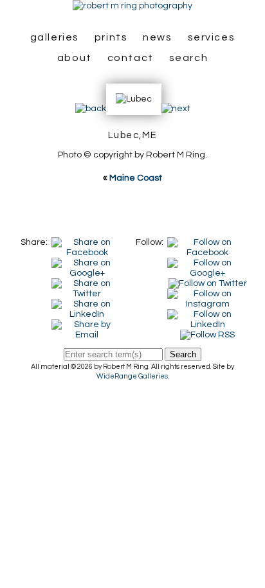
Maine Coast (135, 178)
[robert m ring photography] (132, 5)
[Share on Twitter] (86, 283)
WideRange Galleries (132, 376)
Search (188, 58)
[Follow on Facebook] (207, 242)
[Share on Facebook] (86, 242)
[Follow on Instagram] (207, 293)
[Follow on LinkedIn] (207, 314)
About (74, 58)
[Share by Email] (86, 324)
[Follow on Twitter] (208, 283)
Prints (111, 37)
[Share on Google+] (86, 262)
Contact (130, 58)
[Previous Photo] (90, 108)
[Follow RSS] (207, 334)
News (157, 37)
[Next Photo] (175, 108)
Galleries (54, 37)
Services (211, 37)
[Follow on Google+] (207, 262)
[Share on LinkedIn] (86, 303)
